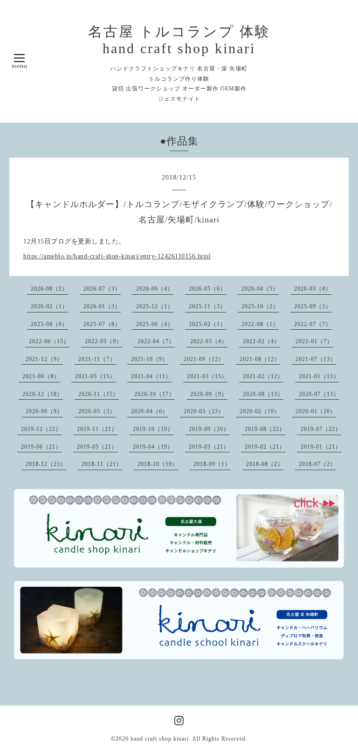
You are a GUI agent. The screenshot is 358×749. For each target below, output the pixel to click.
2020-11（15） (98, 394)
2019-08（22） (265, 429)
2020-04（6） (149, 411)
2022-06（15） (49, 341)
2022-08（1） (260, 324)
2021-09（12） (204, 359)
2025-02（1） (207, 324)
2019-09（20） (209, 429)
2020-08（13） (263, 394)
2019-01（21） (321, 447)
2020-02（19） (260, 411)
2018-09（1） (212, 464)
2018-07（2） (317, 464)
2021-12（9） (44, 359)
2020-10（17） (154, 394)
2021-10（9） (149, 359)
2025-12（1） (154, 306)
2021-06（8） (41, 376)
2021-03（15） (207, 376)
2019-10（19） (153, 429)
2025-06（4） (154, 324)
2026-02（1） (49, 306)
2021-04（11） (151, 376)
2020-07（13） (319, 394)
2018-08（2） (264, 464)
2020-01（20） (316, 411)
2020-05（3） (97, 411)
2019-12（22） (41, 429)
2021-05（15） (95, 376)
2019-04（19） (153, 447)
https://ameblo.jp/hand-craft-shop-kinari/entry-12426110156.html (117, 256)
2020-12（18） (42, 394)
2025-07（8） (102, 324)
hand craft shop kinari (160, 738)
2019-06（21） (41, 447)
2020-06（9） (44, 411)
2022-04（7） (156, 341)
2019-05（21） (97, 447)
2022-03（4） (208, 341)
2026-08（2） (49, 288)
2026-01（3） (102, 306)
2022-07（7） (312, 324)
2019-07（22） (321, 429)
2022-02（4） (261, 341)
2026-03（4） (312, 288)
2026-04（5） (260, 288)
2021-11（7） (97, 359)
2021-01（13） (319, 376)
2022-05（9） (103, 341)
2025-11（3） (207, 306)
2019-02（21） (265, 447)
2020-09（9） (208, 394)
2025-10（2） (260, 306)
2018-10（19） (158, 464)
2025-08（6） (49, 324)
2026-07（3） (102, 288)
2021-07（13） (316, 359)
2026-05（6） (207, 288)
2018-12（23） (46, 464)
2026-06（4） (154, 288)
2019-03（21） (209, 447)
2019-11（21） (97, 429)
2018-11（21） (102, 464)
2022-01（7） (314, 341)
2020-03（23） (204, 411)
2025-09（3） (312, 306)
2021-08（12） (260, 359)
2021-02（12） (263, 376)
